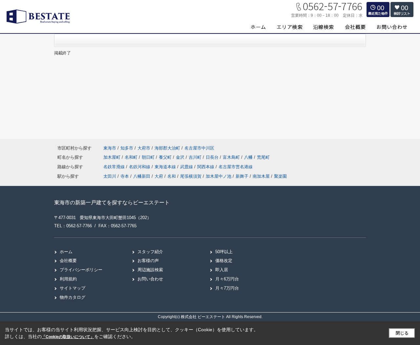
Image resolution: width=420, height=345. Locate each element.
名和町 (132, 157)
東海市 (109, 148)
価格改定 (223, 260)
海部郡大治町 (167, 148)
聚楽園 (280, 176)
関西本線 (206, 166)
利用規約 (68, 278)
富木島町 (232, 157)
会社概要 (68, 260)
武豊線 (187, 166)
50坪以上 (224, 251)
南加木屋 (261, 176)
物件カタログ (72, 297)
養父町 (166, 157)
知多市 (126, 148)
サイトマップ (72, 288)
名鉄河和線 (140, 166)
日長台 (213, 157)
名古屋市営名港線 (236, 166)
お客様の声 (148, 260)
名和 (171, 176)
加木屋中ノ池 (218, 176)
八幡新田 (141, 176)
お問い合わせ (150, 278)
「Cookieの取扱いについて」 (68, 337)
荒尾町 (263, 157)
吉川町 (196, 157)
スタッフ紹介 (150, 251)
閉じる (402, 333)
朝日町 (149, 157)
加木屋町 (112, 157)
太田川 (109, 176)
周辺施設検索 (150, 269)
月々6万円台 (227, 278)
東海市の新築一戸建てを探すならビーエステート (112, 202)
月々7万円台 (227, 288)
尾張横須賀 (190, 176)
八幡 (249, 157)
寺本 (124, 176)
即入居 (221, 269)
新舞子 (242, 176)
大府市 (143, 148)
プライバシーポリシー (81, 269)
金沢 (181, 157)
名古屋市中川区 (199, 148)
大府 (159, 176)
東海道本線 (166, 166)
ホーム (66, 251)
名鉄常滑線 (114, 166)
